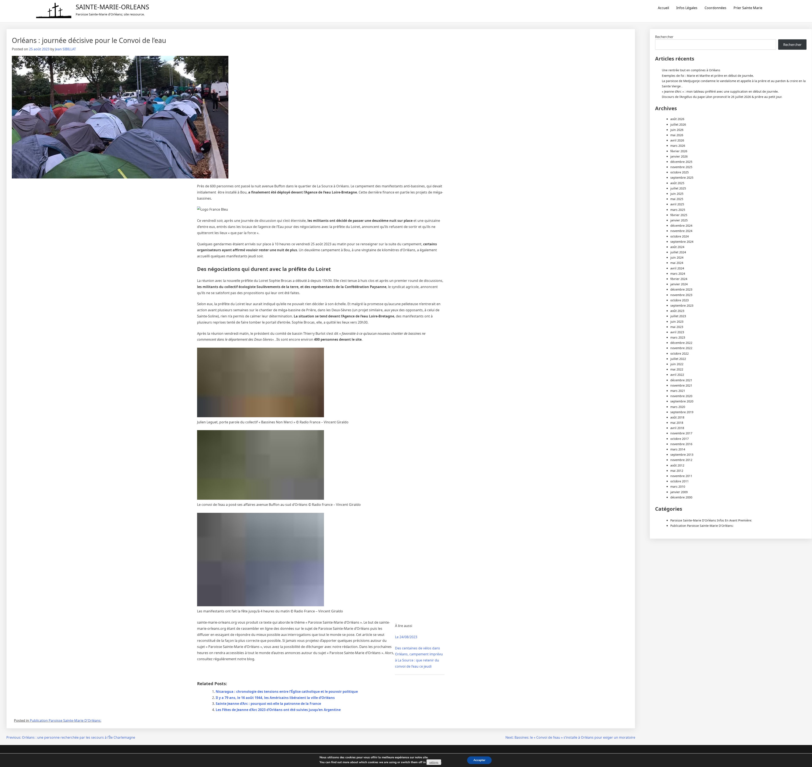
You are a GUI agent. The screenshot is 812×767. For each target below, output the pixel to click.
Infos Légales (686, 7)
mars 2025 (677, 210)
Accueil (663, 7)
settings (433, 762)
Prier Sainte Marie (748, 7)
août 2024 (677, 247)
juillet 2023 (678, 316)
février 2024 (678, 279)
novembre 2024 (681, 231)
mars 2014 (677, 449)
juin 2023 (676, 322)
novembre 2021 (681, 385)
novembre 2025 (681, 167)
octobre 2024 (679, 236)
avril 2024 (677, 268)
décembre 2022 (681, 343)
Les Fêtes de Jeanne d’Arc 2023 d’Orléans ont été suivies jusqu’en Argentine (278, 709)
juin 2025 (676, 194)
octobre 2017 (679, 439)
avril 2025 (677, 204)
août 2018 (677, 417)
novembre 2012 (681, 460)
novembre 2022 (681, 348)
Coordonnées (715, 7)
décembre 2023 (681, 289)
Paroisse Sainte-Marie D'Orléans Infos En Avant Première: (711, 520)
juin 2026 (676, 130)
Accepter (479, 760)
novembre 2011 (681, 476)
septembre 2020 (681, 401)
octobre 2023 (679, 300)
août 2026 (677, 119)
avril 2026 (677, 140)
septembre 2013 (681, 455)
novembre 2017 (681, 433)
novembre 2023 (681, 295)
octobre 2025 (679, 172)
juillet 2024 (678, 252)
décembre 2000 (681, 497)
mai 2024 (676, 263)
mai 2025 (676, 199)
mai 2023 (676, 327)
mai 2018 (676, 423)
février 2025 (678, 215)
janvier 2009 (679, 492)
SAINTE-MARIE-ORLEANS (112, 7)
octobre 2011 (679, 481)
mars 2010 (677, 486)
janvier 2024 (679, 284)
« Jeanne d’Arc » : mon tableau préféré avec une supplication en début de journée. (720, 91)
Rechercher (664, 36)
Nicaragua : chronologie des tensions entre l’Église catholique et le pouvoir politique (287, 691)
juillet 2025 (678, 188)
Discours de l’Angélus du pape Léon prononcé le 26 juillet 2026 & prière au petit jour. (722, 97)
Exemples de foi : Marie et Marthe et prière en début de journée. (708, 76)
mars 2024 (677, 274)
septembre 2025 (681, 178)
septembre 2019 (681, 412)
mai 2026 (676, 135)
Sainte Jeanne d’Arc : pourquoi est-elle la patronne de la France (268, 703)
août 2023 (677, 311)
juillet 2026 (678, 124)
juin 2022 (676, 364)
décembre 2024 (681, 226)
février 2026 (678, 151)
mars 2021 (677, 391)
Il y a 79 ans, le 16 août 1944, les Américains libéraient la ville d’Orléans (275, 697)
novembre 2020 (681, 396)
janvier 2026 (679, 156)
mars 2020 (677, 407)
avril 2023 (677, 332)
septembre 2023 (681, 305)
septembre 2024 (681, 242)
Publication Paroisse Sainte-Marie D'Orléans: (65, 720)
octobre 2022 (679, 353)
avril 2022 (677, 375)
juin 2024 (676, 257)
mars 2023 (677, 337)
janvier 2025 (679, 220)
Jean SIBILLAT (65, 49)
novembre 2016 (681, 444)
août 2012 (677, 465)
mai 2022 (676, 369)
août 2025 (677, 183)
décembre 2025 (681, 162)
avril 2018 (677, 428)
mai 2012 (676, 471)
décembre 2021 (681, 380)
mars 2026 (677, 146)
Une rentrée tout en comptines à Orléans (691, 70)
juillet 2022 (678, 359)
